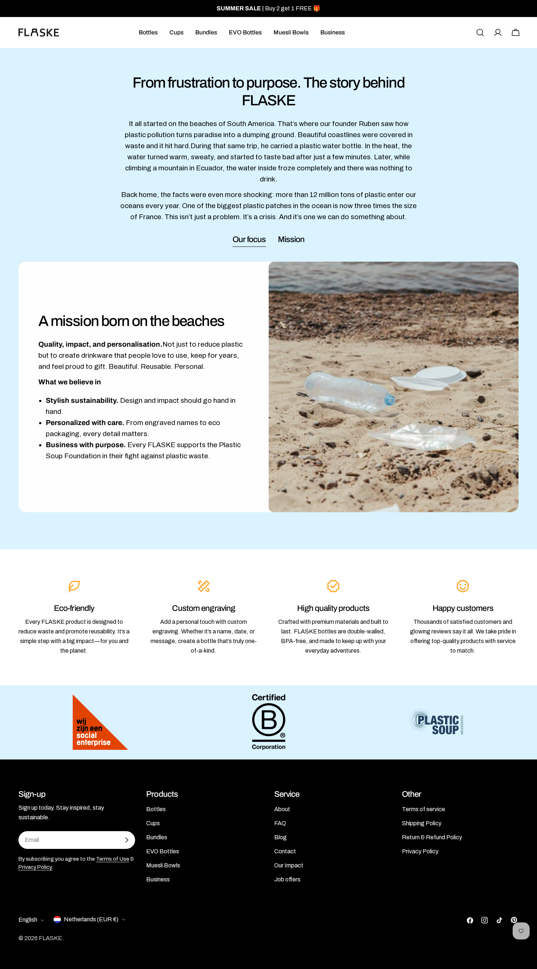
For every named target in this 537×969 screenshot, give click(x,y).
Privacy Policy (420, 851)
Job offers (287, 879)
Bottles (156, 809)
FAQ (280, 823)
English (27, 920)
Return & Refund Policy (432, 837)
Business (158, 879)
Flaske (50, 938)
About (282, 809)
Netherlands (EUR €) (91, 919)
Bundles (156, 837)
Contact (285, 851)
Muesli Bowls (163, 865)
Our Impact (288, 865)
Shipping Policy (421, 823)
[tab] (249, 240)
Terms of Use (112, 859)
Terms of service (423, 809)
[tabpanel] (268, 387)
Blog (280, 837)
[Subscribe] (126, 840)
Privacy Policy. (35, 867)
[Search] (480, 32)
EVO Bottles (162, 851)
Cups (153, 823)
